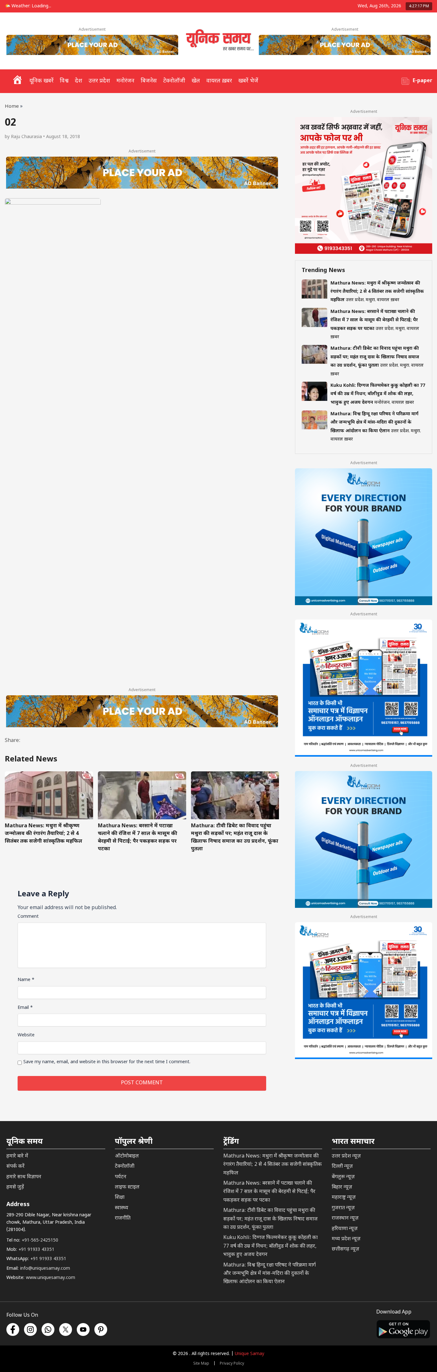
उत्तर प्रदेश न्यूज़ (346, 1156)
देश (78, 81)
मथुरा (370, 300)
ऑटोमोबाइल (127, 1156)
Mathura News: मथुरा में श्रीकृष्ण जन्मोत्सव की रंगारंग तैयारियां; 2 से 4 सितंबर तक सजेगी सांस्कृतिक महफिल (43, 834)
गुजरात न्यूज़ (343, 1208)
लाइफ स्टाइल (127, 1187)
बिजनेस (149, 81)
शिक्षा (119, 1197)
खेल (196, 81)
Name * (26, 980)
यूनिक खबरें (41, 81)
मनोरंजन (125, 81)
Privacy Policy (232, 1363)
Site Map (201, 1363)
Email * (25, 1008)
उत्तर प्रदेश (99, 81)
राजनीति (123, 1218)
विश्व (64, 81)
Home (12, 107)
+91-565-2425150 (40, 1240)
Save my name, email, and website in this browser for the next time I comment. (106, 1062)
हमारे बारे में (17, 1156)
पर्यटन (120, 1177)
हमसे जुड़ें (15, 1187)
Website (26, 1035)
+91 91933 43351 (36, 1250)
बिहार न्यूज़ (342, 1187)
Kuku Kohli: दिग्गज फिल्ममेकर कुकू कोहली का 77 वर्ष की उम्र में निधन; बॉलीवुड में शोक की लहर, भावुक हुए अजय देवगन (377, 394)
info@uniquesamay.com (45, 1269)
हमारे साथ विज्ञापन (23, 1177)
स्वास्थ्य (121, 1208)
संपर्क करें (15, 1166)
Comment (28, 917)
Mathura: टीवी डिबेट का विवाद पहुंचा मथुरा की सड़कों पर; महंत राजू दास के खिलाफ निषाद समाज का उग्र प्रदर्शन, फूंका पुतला (234, 838)
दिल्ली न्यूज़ (342, 1166)
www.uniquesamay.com (50, 1278)
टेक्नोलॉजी (174, 81)
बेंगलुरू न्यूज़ (343, 1177)
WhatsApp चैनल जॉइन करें (335, 1331)
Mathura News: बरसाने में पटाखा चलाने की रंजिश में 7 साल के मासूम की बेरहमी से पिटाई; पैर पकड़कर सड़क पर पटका (137, 838)
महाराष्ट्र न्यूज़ (344, 1197)
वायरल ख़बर (219, 81)
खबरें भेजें (248, 81)
